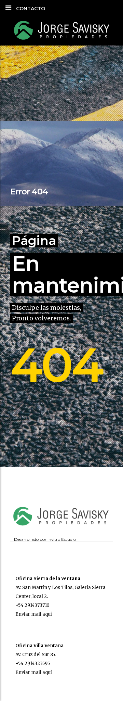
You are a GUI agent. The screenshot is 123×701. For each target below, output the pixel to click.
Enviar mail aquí (33, 614)
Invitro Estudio (61, 539)
